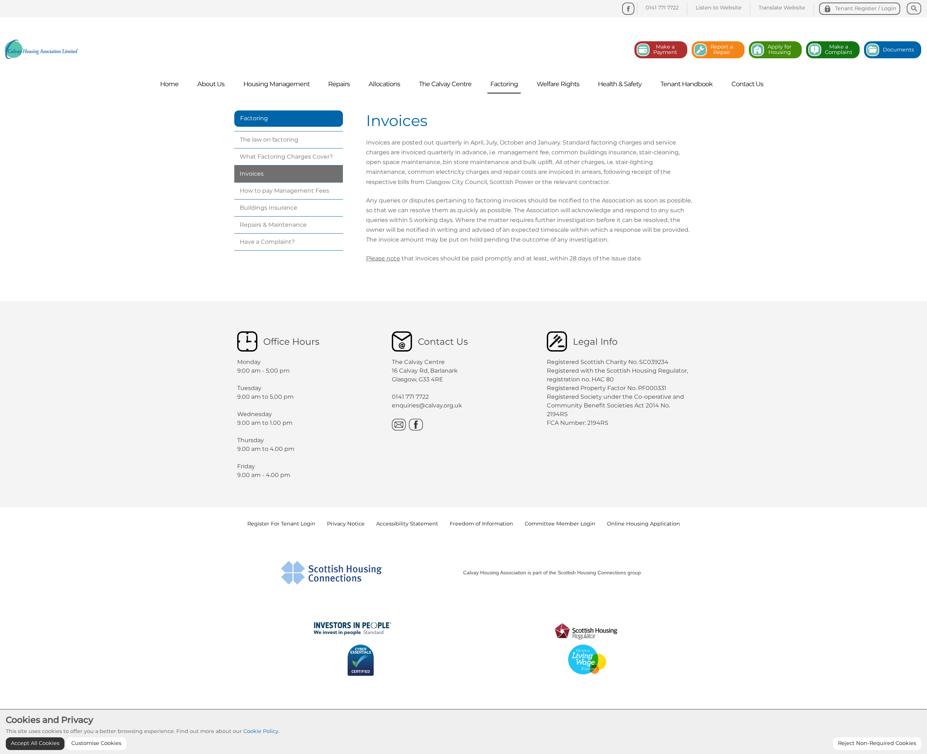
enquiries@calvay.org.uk (427, 405)
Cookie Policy (260, 731)
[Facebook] (628, 9)
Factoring (254, 118)
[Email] (399, 425)
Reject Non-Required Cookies (877, 743)
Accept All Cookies (35, 743)
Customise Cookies (96, 743)
